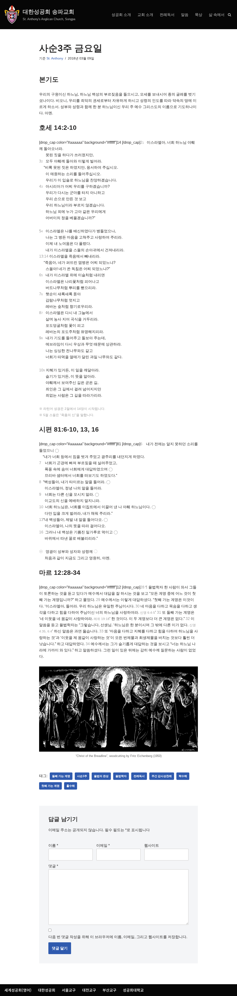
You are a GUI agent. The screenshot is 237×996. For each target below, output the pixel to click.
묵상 (198, 15)
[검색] (229, 14)
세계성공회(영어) (17, 990)
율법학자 (121, 776)
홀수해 (70, 785)
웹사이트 (151, 845)
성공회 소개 (121, 15)
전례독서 (167, 15)
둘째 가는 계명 (61, 776)
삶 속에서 (217, 15)
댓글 (53, 866)
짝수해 (183, 776)
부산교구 (109, 990)
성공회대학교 (133, 990)
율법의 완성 (101, 776)
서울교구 (69, 990)
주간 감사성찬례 (162, 776)
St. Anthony (55, 58)
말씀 (184, 15)
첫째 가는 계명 (50, 785)
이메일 (103, 845)
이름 (53, 845)
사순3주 (82, 776)
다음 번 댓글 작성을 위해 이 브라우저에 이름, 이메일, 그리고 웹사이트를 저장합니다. (117, 937)
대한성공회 (46, 990)
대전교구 (89, 990)
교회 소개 (145, 15)
